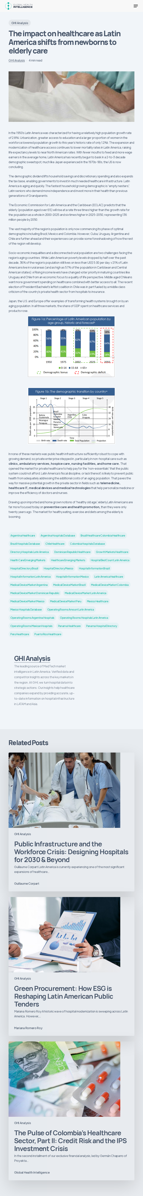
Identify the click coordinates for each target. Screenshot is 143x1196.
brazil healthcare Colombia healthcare (103, 535)
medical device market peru (65, 601)
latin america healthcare (108, 576)
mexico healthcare (97, 601)
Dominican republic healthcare (72, 552)
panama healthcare (69, 626)
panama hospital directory (101, 626)
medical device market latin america (85, 593)
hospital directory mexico (58, 568)
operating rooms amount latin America (70, 609)
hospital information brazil (94, 568)
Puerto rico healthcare (47, 634)
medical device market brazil (69, 584)
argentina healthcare (22, 535)
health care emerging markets (27, 560)
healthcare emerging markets (68, 560)
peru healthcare (19, 634)
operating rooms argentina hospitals (32, 617)
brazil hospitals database (25, 543)
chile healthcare (54, 543)
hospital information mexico (72, 576)
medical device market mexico (27, 601)
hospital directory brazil (24, 568)
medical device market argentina (29, 584)
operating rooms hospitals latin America (84, 617)
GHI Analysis (19, 23)
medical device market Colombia (109, 584)
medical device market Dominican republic (34, 593)
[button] (136, 6)
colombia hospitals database (87, 543)
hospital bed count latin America (110, 560)
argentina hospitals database (58, 535)
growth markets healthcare (112, 552)
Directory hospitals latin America (29, 552)
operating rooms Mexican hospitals (31, 626)
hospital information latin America (30, 576)
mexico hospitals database (26, 609)
